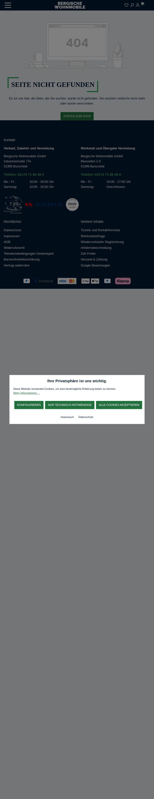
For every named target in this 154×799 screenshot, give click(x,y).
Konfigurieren (29, 404)
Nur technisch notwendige (70, 404)
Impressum (68, 416)
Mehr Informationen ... (26, 393)
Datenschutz (86, 416)
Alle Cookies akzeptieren (119, 404)
